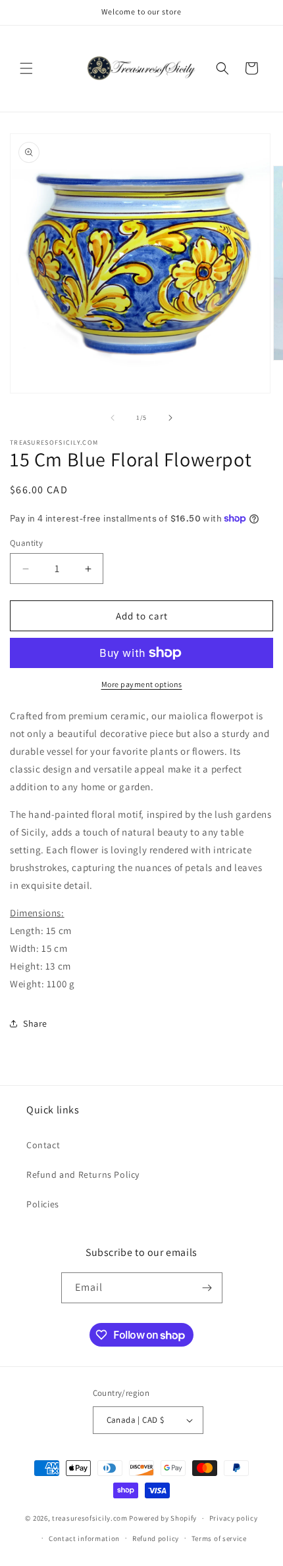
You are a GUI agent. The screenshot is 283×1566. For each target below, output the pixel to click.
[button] (26, 68)
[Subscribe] (207, 1287)
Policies (42, 1204)
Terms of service (219, 1538)
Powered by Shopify (163, 1518)
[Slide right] (170, 417)
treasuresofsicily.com (90, 1518)
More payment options (141, 684)
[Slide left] (112, 417)
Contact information (84, 1538)
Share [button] (35, 1023)
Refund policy (155, 1538)
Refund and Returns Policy (83, 1174)
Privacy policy (233, 1518)
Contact (43, 1145)
